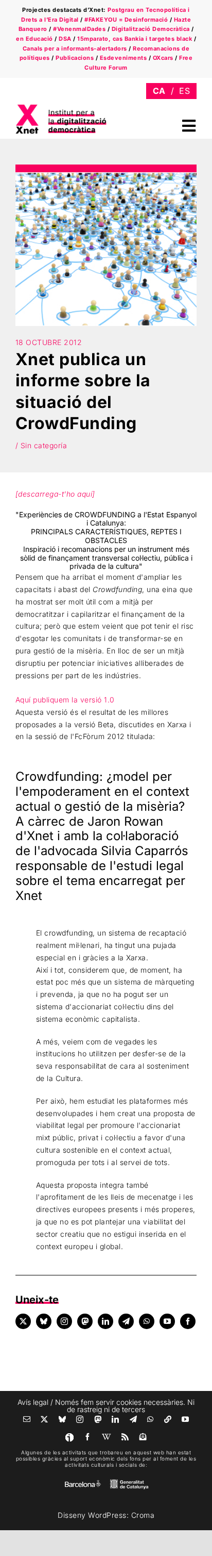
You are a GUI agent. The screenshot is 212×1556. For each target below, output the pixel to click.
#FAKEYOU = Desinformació (126, 19)
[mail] (27, 1419)
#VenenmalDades (79, 28)
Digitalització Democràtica (151, 28)
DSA (65, 38)
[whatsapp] (146, 1321)
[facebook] (188, 1321)
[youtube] (167, 1321)
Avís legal (32, 1402)
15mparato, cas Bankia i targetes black (134, 38)
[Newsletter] (143, 1436)
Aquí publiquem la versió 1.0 (65, 699)
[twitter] (23, 1321)
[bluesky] (43, 1321)
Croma (143, 1515)
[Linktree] (168, 1419)
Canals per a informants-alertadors (75, 48)
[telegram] (126, 1321)
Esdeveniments (123, 57)
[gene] (129, 1481)
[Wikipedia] (107, 1436)
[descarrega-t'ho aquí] (55, 493)
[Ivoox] (69, 1437)
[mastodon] (85, 1321)
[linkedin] (105, 1321)
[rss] (125, 1436)
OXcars (163, 57)
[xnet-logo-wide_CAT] (61, 107)
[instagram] (64, 1321)
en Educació (34, 38)
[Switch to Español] (184, 91)
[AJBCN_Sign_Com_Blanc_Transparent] (82, 1482)
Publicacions (75, 57)
